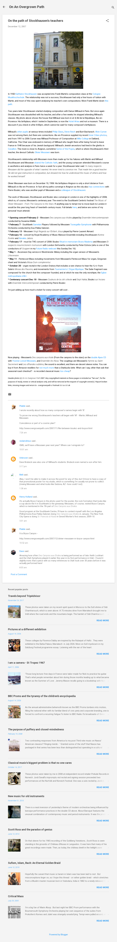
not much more (46, 367)
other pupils (22, 131)
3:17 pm (23, 466)
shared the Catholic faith (46, 162)
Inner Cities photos (98, 135)
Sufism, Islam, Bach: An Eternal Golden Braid (34, 862)
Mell (21, 474)
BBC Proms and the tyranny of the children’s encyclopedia (42, 696)
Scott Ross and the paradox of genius (30, 829)
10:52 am (23, 543)
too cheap (65, 371)
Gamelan (37, 224)
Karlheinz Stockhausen (26, 94)
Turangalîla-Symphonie (81, 224)
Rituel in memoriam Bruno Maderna (76, 241)
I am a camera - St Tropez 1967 (26, 662)
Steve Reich (69, 131)
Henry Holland (25, 496)
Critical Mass (16, 896)
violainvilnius (25, 441)
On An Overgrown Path (26, 7)
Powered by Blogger (58, 934)
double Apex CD (98, 357)
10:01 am (23, 449)
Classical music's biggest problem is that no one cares (40, 762)
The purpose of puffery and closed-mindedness (36, 729)
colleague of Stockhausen (73, 190)
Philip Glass (58, 131)
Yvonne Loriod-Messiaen (24, 361)
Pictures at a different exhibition (27, 629)
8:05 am (23, 567)
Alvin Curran (101, 131)
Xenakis (22, 238)
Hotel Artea (74, 121)
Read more (103, 620)
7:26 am (23, 432)
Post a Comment (19, 574)
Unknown (23, 458)
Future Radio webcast (46, 248)
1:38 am (23, 488)
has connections (97, 186)
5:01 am (23, 521)
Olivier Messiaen (42, 152)
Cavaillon (12, 149)
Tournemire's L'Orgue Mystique (69, 269)
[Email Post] (9, 395)
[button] (107, 21)
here (75, 207)
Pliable (22, 406)
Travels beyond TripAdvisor (24, 595)
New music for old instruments (26, 796)
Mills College (83, 138)
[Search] (113, 7)
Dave (21, 551)
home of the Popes (65, 149)
